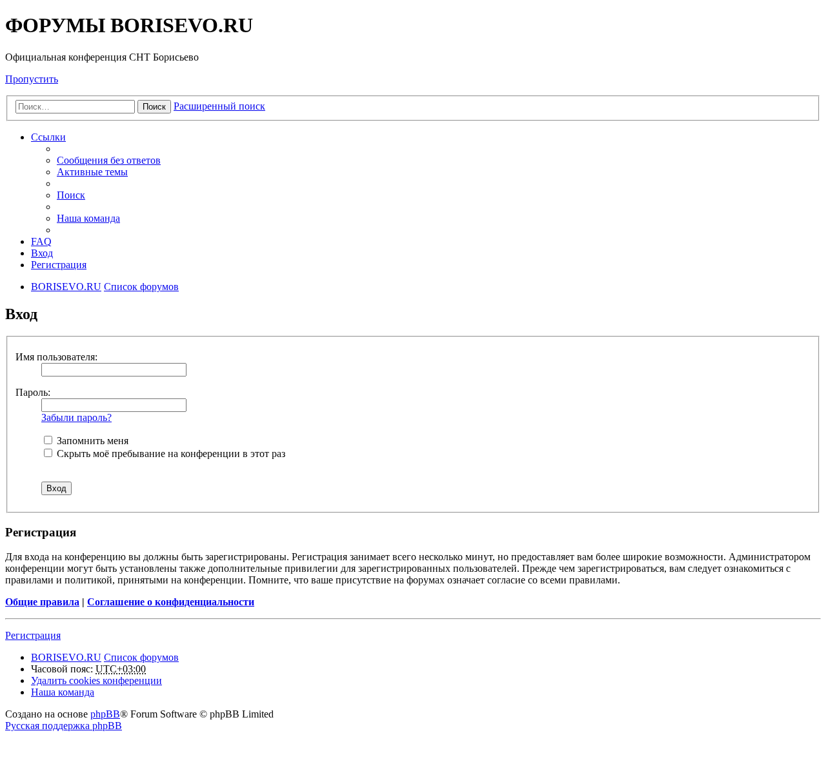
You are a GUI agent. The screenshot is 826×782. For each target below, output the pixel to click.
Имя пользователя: (56, 356)
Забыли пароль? (76, 417)
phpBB (105, 714)
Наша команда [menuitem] (88, 218)
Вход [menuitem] (42, 253)
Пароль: (32, 392)
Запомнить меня (91, 440)
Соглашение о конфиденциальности (170, 601)
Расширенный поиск (219, 106)
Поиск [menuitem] (71, 195)
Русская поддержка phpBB (63, 725)
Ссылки (48, 137)
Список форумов (141, 657)
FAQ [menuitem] (41, 241)
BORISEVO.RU (66, 657)
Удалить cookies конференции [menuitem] (96, 680)
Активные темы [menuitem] (92, 171)
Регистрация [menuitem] (58, 264)
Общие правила (42, 601)
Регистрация (33, 635)
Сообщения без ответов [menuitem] (109, 160)
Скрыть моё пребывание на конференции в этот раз (169, 453)
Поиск (154, 107)
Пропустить (31, 78)
